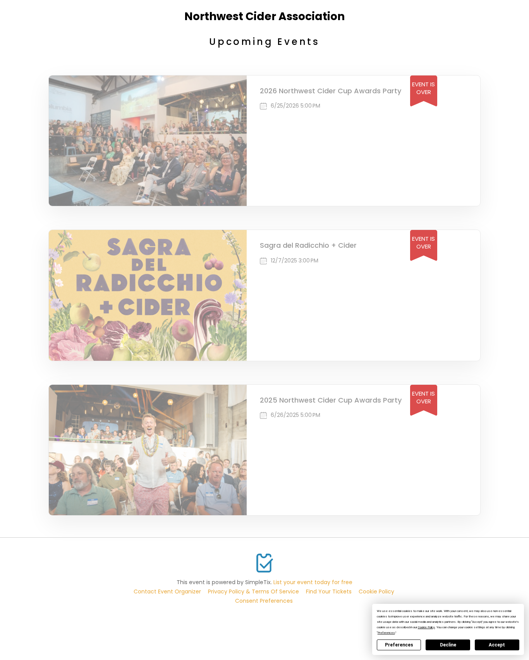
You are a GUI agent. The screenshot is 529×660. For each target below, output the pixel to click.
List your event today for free (312, 582)
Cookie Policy (376, 591)
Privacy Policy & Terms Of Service (253, 591)
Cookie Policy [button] (426, 627)
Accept (497, 645)
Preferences (399, 645)
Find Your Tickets (329, 591)
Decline (448, 645)
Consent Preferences (264, 601)
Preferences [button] (386, 632)
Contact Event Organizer (167, 591)
